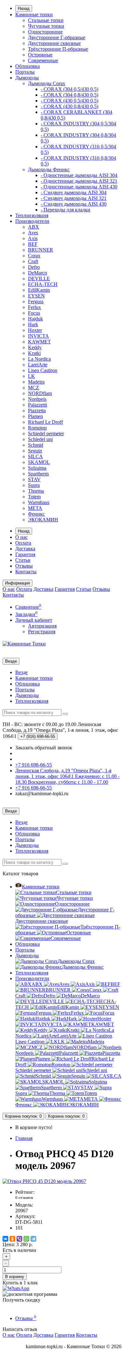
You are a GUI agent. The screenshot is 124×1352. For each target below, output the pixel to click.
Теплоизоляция (31, 215)
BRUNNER (40, 250)
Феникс (36, 514)
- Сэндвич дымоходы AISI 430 (74, 204)
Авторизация (42, 625)
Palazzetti (37, 405)
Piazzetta (37, 410)
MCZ (33, 387)
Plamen (35, 416)
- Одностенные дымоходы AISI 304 (79, 175)
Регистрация (41, 631)
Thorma (36, 491)
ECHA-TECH (43, 284)
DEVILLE (39, 278)
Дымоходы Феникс (49, 169)
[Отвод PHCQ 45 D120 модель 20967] (44, 1181)
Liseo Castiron (42, 370)
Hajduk (35, 318)
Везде (21, 672)
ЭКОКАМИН (43, 519)
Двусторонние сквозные (54, 43)
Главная (23, 1138)
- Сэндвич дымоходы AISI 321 (74, 198)
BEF (33, 244)
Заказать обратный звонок (43, 747)
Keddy (35, 347)
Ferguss (36, 301)
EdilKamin (39, 290)
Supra (34, 485)
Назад (24, 8)
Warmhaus (38, 502)
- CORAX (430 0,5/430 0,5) (69, 100)
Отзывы (24, 566)
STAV (34, 479)
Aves (33, 232)
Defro (34, 267)
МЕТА (35, 508)
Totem (34, 496)
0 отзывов (24, 1197)
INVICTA (38, 336)
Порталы (25, 72)
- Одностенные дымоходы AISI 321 (79, 181)
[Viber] (19, 1239)
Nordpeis (37, 399)
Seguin (35, 450)
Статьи (23, 560)
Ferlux (34, 307)
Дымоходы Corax (46, 83)
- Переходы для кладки (65, 209)
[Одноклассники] (12, 1239)
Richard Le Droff (45, 422)
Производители (32, 221)
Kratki (34, 353)
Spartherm (38, 473)
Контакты (26, 571)
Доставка (25, 548)
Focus (34, 313)
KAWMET (39, 341)
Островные (40, 54)
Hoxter (35, 330)
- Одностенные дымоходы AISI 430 (79, 186)
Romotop (37, 427)
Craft (33, 261)
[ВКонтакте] (5, 1239)
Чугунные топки (46, 26)
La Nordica (39, 359)
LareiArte (37, 364)
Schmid (35, 445)
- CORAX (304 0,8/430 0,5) (69, 95)
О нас (21, 537)
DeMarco (37, 273)
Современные (43, 60)
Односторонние (45, 31)
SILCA (35, 456)
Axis (33, 238)
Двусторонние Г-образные (56, 37)
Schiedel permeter (46, 433)
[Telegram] (33, 1239)
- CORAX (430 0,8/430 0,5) (69, 106)
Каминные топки (34, 14)
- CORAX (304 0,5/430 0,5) (69, 89)
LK (31, 376)
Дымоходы (27, 77)
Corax (34, 255)
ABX (33, 227)
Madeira (36, 382)
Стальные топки (46, 20)
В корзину (14, 1276)
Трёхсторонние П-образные (58, 49)
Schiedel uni (40, 439)
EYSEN (36, 295)
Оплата (23, 543)
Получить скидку (21, 1300)
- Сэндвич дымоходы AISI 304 (74, 192)
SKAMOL (39, 462)
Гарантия (25, 554)
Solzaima (37, 468)
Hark (33, 324)
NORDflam (40, 393)
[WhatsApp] (26, 1239)
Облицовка (27, 66)
